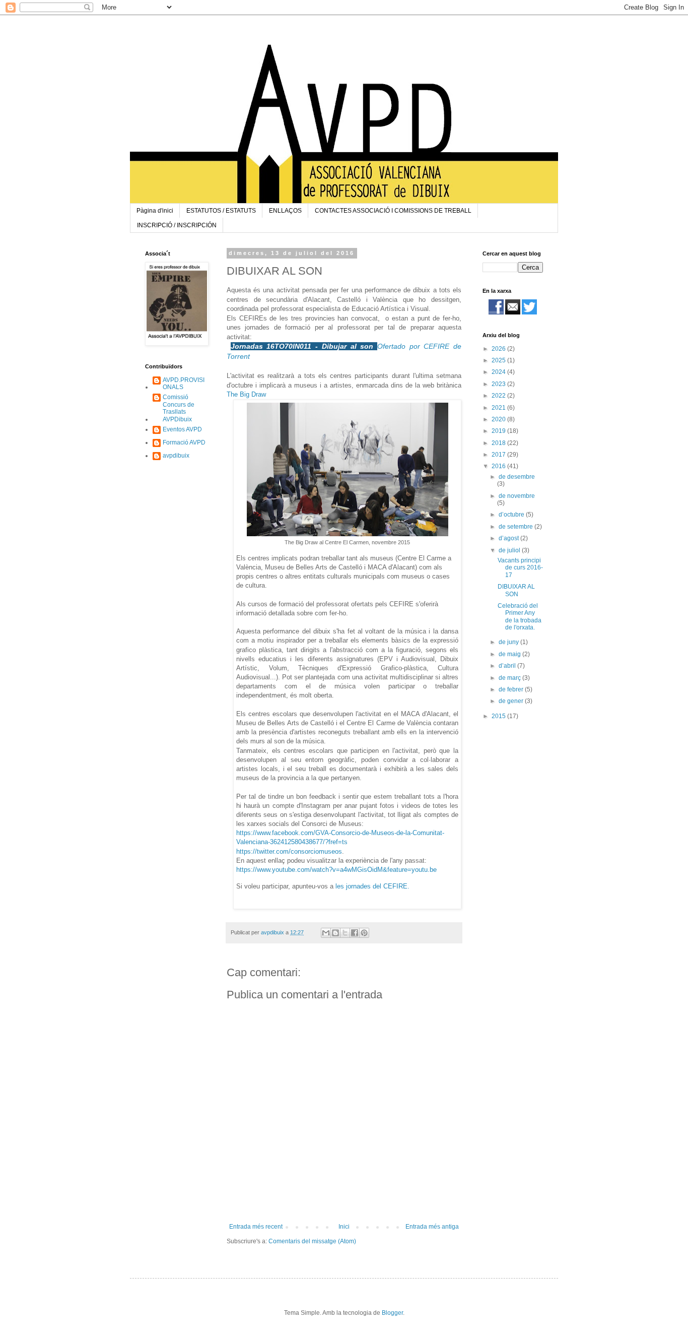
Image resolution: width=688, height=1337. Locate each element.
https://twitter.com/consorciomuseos (289, 851)
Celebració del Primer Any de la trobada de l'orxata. (519, 616)
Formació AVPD (184, 442)
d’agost (509, 538)
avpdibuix (176, 455)
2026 (499, 348)
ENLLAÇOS (285, 210)
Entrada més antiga (432, 1226)
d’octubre (512, 514)
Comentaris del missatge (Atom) (312, 1241)
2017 (499, 454)
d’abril (508, 665)
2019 (499, 430)
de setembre (516, 526)
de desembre (517, 476)
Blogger (392, 1312)
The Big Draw (246, 394)
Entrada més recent (256, 1226)
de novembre (517, 495)
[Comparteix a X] (345, 933)
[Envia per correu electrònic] (326, 933)
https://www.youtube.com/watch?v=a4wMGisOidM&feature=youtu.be (336, 869)
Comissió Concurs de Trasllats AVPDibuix (178, 408)
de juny (509, 642)
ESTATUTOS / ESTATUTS (221, 210)
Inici (344, 1226)
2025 (499, 360)
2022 (499, 395)
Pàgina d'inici (154, 210)
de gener (512, 701)
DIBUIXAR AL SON (516, 590)
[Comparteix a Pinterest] (364, 933)
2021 (499, 407)
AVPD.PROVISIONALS (183, 383)
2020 (499, 419)
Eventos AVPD (182, 429)
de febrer (512, 689)
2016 (499, 466)
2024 (499, 371)
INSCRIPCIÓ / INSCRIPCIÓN (177, 225)
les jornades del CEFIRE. (372, 886)
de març (510, 677)
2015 (499, 716)
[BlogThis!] (335, 933)
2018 (499, 443)
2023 (499, 384)
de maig (510, 654)
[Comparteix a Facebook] (355, 933)
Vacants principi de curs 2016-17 (520, 568)
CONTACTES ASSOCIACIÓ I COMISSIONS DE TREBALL (393, 210)
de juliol (510, 550)
